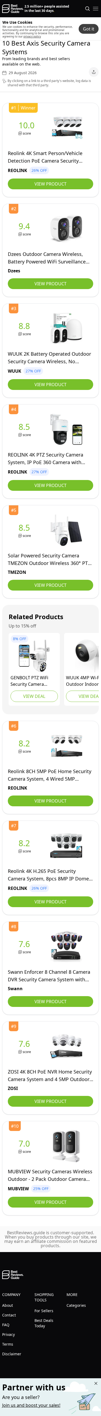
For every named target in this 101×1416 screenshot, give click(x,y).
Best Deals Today (43, 1323)
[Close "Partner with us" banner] (96, 1383)
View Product (50, 184)
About (7, 1305)
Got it (88, 29)
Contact (9, 1315)
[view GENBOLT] (34, 655)
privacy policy (32, 36)
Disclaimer (11, 1353)
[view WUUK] (25, 328)
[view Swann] (25, 946)
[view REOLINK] (28, 128)
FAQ (5, 1324)
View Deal (34, 696)
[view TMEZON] (25, 530)
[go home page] (12, 8)
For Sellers (43, 1310)
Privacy (8, 1334)
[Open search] (87, 8)
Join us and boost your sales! (31, 1405)
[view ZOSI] (25, 1046)
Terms (7, 1344)
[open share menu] (94, 72)
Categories (76, 1305)
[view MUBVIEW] (25, 1146)
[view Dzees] (25, 228)
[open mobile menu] (95, 8)
